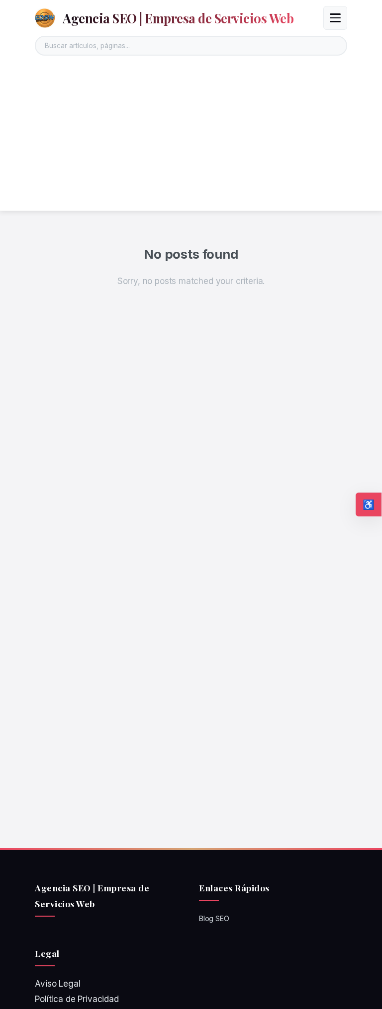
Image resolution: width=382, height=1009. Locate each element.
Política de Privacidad (76, 999)
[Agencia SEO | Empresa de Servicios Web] (45, 18)
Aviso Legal (57, 984)
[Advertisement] (191, 136)
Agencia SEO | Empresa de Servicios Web (178, 17)
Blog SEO (214, 918)
